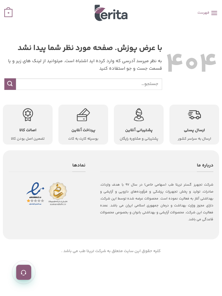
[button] (207, 13)
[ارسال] (10, 84)
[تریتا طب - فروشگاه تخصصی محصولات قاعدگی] (111, 13)
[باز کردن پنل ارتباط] (23, 272)
